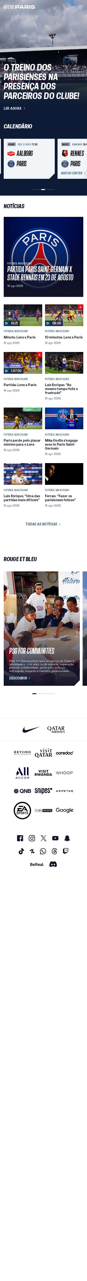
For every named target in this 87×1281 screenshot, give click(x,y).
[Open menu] (80, 6)
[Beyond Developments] (22, 753)
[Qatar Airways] (56, 729)
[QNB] (22, 791)
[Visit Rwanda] (43, 773)
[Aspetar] (64, 791)
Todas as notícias (41, 524)
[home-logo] (19, 6)
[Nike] (31, 729)
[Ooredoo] (64, 753)
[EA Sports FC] (22, 810)
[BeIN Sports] (43, 810)
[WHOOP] (64, 773)
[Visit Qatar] (43, 753)
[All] (22, 773)
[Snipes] (43, 791)
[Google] (64, 810)
